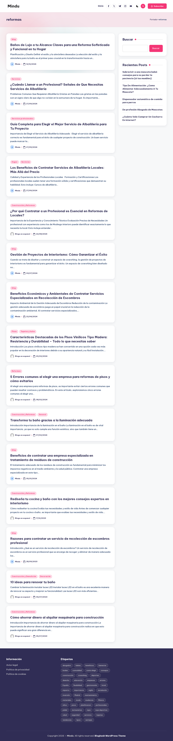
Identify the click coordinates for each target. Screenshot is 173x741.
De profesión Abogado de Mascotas (142, 109)
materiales (67, 700)
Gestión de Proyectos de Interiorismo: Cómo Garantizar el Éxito (58, 254)
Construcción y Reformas (23, 205)
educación (78, 680)
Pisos (14, 331)
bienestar (102, 665)
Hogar (14, 162)
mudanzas (89, 700)
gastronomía (92, 685)
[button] (157, 6)
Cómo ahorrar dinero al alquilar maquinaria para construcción (57, 617)
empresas (91, 680)
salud (65, 715)
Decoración (45, 576)
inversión (66, 695)
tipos (78, 720)
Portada (153, 19)
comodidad (77, 670)
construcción (68, 675)
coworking (82, 675)
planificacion (86, 705)
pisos (74, 705)
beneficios (89, 665)
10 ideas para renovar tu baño (32, 582)
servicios (88, 715)
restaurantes (77, 710)
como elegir (91, 670)
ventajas (88, 720)
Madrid (77, 695)
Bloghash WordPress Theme (110, 735)
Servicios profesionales (22, 119)
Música (101, 700)
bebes (78, 665)
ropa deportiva (101, 710)
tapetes (99, 715)
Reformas (16, 371)
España (66, 685)
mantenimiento (91, 695)
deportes (95, 675)
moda (78, 700)
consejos (104, 670)
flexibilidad (77, 685)
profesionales (101, 705)
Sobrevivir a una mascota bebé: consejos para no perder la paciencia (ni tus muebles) (140, 75)
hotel (104, 685)
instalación (102, 690)
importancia (79, 690)
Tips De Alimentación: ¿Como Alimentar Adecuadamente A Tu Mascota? (140, 88)
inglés (91, 690)
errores (102, 680)
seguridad (76, 715)
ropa (89, 710)
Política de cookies (16, 674)
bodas (65, 670)
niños (65, 705)
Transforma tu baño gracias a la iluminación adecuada (51, 420)
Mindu (13, 6)
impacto (66, 690)
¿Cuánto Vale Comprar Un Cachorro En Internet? (142, 118)
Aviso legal (12, 665)
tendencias (67, 720)
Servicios (16, 79)
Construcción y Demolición (24, 576)
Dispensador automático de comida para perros (142, 101)
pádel (65, 710)
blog (14, 39)
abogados (67, 665)
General (42, 414)
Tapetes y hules (28, 331)
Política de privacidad (17, 669)
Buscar (127, 39)
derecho (66, 680)
